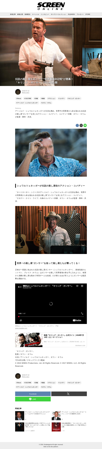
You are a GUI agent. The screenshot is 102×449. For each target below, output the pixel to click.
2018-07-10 (25, 91)
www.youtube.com (21, 328)
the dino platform (53, 446)
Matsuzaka (25, 93)
